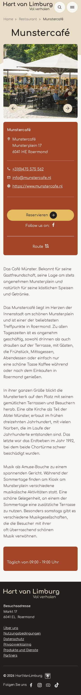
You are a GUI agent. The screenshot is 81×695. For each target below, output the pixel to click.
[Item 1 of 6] (40, 81)
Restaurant (28, 19)
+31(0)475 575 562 (28, 169)
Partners (10, 655)
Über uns (10, 628)
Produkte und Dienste (20, 650)
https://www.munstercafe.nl (37, 186)
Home (8, 19)
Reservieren (37, 215)
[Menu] (72, 7)
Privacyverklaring (17, 644)
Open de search (59, 7)
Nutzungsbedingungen (22, 633)
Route (38, 247)
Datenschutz (13, 639)
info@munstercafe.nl (31, 178)
